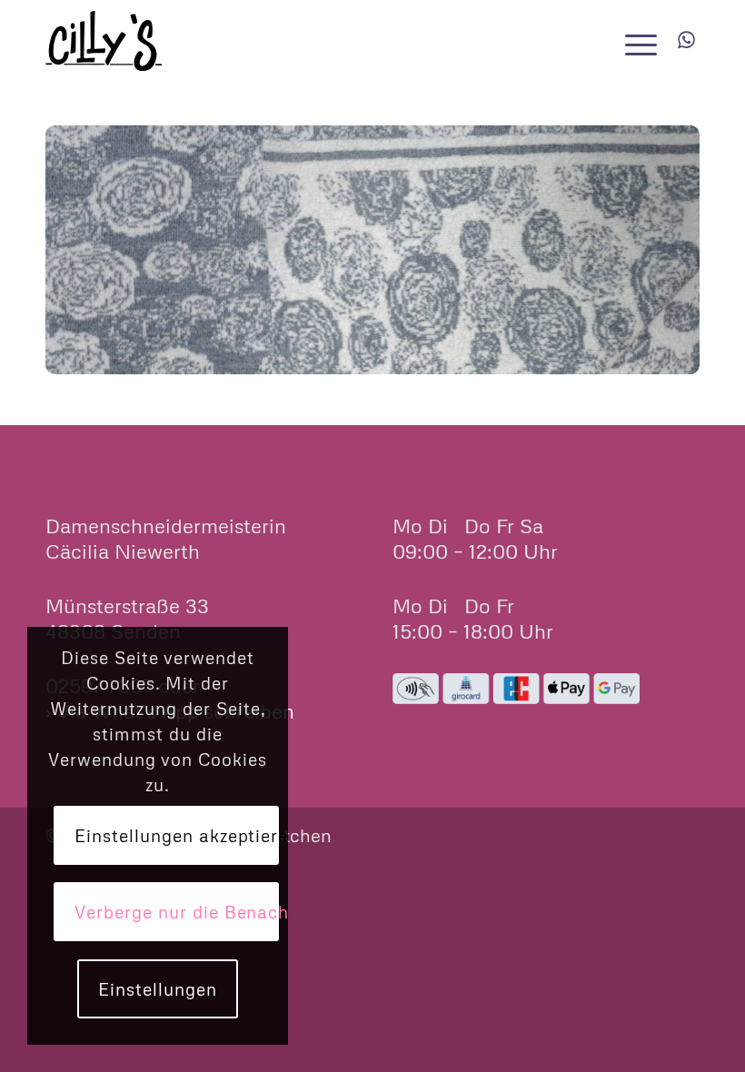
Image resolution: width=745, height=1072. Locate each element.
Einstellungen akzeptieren (176, 835)
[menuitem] (636, 41)
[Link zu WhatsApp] (686, 40)
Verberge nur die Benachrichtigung (176, 911)
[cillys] (103, 41)
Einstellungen (157, 988)
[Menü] (636, 41)
